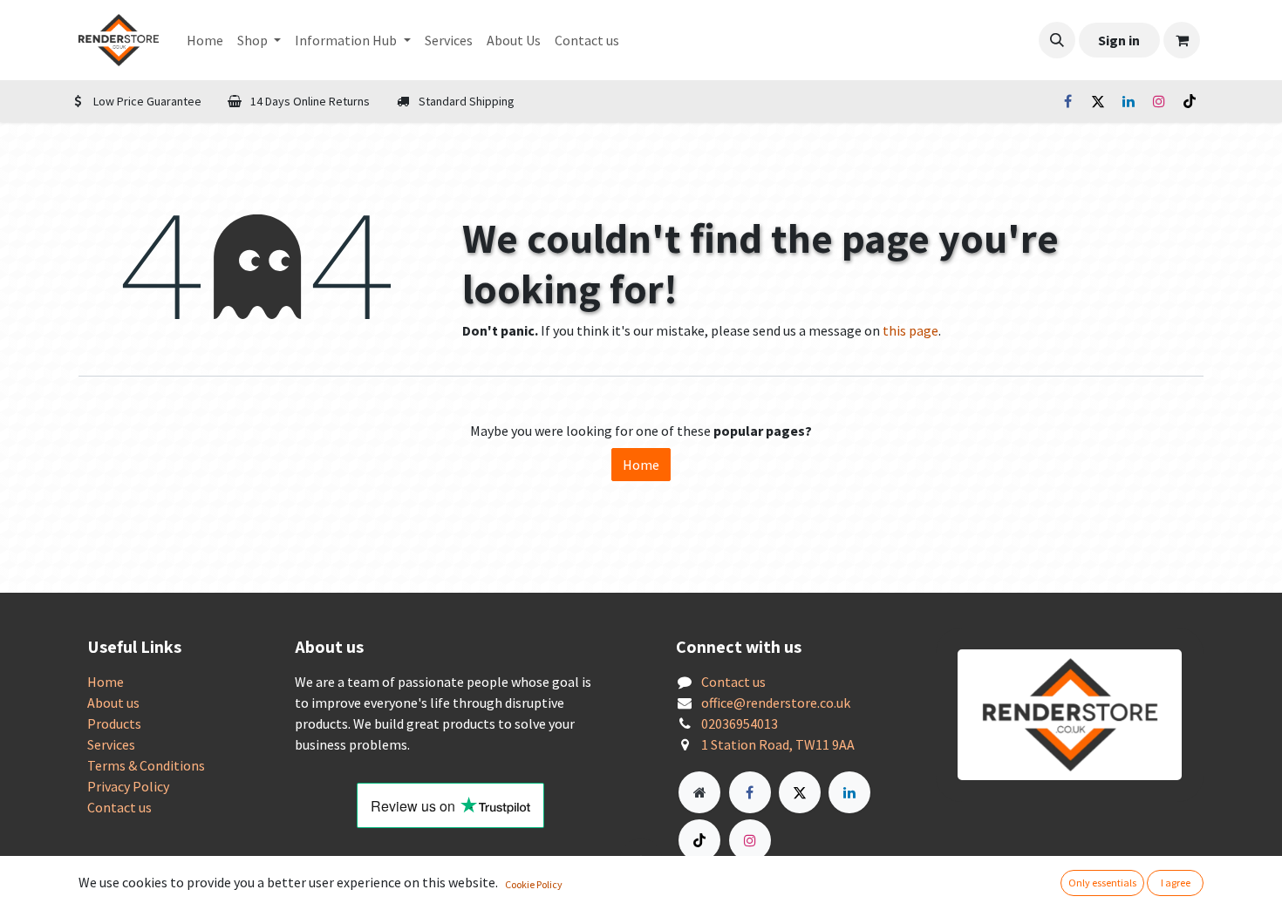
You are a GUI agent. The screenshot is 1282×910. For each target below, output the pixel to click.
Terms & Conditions (146, 765)
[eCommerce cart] (1181, 40)
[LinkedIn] (1128, 101)
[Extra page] (699, 792)
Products (114, 723)
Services (111, 744)
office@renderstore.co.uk (775, 702)
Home (641, 464)
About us (113, 702)
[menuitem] (205, 40)
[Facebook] (1067, 101)
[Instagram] (1159, 101)
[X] (1098, 101)
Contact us (119, 807)
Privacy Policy (128, 786)
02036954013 (739, 723)
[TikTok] (1190, 101)
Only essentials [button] (1102, 882)
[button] (1057, 40)
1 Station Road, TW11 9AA (778, 744)
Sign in (1119, 40)
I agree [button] (1175, 882)
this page (910, 330)
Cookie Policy (534, 884)
